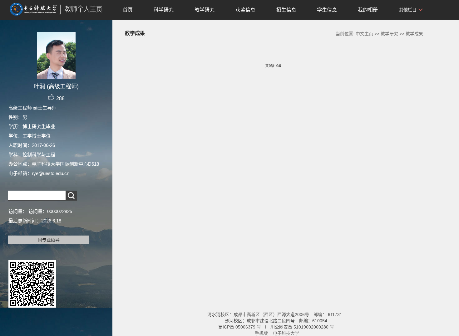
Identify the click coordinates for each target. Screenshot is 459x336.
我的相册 (368, 9)
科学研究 (164, 9)
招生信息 (286, 9)
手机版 (261, 333)
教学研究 (205, 9)
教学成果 (414, 33)
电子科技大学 (286, 333)
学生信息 (327, 9)
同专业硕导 (49, 239)
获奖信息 (245, 9)
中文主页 (364, 33)
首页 (128, 9)
